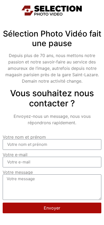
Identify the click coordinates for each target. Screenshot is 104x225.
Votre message (18, 172)
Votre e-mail (15, 154)
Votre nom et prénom (24, 137)
